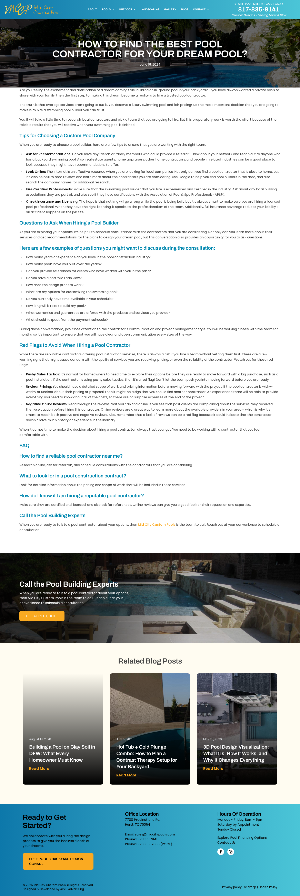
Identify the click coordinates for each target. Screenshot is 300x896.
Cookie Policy (268, 887)
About (92, 9)
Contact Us (226, 842)
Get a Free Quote (42, 616)
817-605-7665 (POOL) (154, 844)
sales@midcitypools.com (155, 834)
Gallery (170, 9)
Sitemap (250, 887)
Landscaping (150, 9)
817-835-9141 (258, 9)
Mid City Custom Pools (157, 524)
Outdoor (125, 9)
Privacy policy (232, 887)
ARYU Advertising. (72, 889)
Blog (184, 9)
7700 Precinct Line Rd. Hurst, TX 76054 (142, 822)
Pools (106, 9)
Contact (199, 9)
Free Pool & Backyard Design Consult (56, 861)
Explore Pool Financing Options (242, 837)
